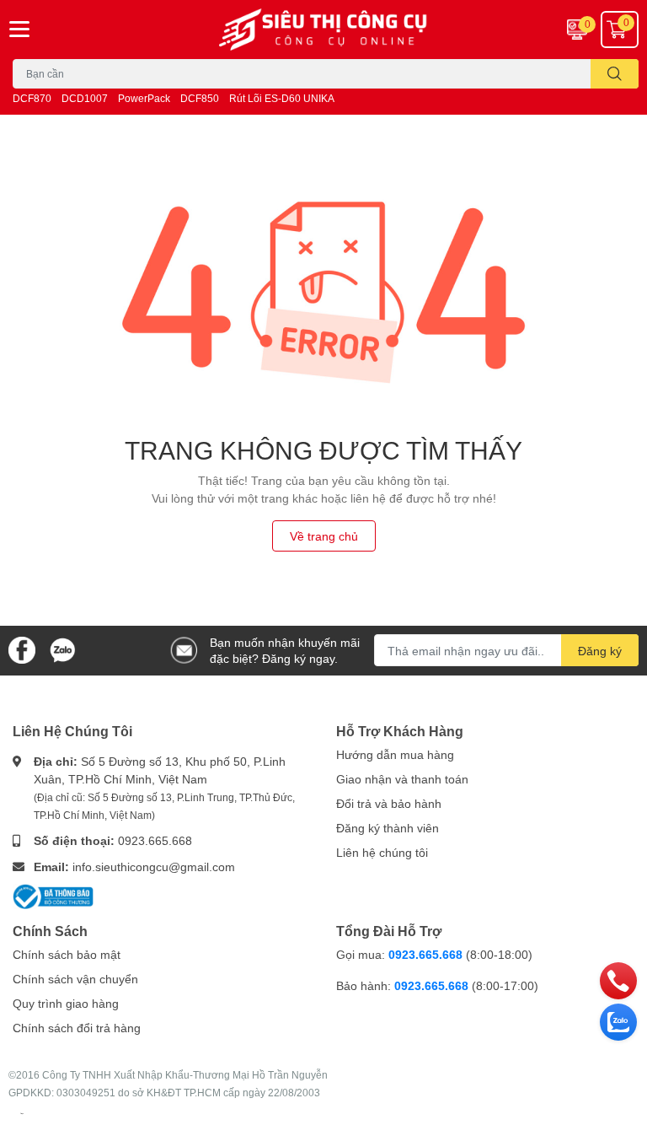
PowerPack (144, 98)
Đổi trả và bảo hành (388, 803)
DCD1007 (84, 98)
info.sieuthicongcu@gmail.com (153, 866)
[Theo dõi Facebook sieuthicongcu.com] (21, 649)
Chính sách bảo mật (66, 954)
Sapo (22, 1113)
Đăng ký (600, 650)
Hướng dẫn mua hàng (395, 754)
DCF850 (199, 98)
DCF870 (32, 98)
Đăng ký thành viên (387, 828)
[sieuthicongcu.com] (323, 29)
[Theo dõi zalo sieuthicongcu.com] (62, 649)
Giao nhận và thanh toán (402, 779)
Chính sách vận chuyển (75, 979)
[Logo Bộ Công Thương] (53, 895)
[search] (615, 74)
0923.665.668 (155, 840)
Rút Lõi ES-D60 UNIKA (281, 98)
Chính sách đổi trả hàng (77, 1027)
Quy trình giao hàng (66, 1003)
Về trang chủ (324, 536)
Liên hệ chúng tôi (382, 852)
